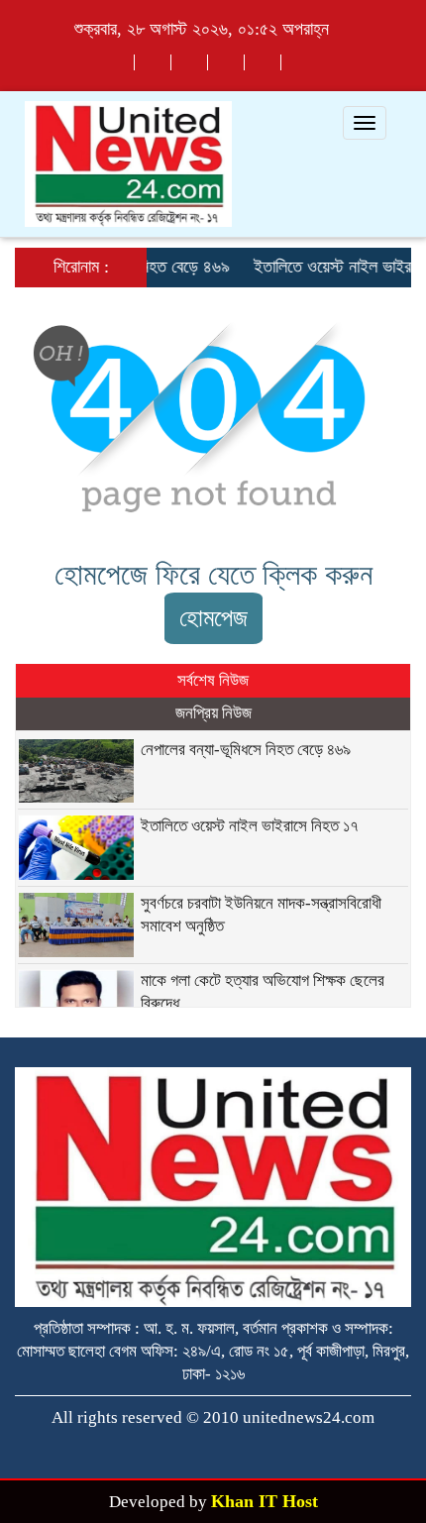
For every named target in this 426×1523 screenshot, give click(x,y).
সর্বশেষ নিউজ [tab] (213, 680)
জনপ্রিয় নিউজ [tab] (213, 713)
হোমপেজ (213, 617)
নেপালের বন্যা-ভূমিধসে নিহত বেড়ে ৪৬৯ (246, 749)
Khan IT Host (264, 1501)
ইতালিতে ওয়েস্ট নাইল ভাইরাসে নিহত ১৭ (250, 825)
